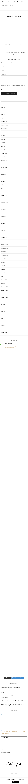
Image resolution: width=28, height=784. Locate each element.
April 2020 (3, 230)
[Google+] (18, 48)
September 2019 (4, 255)
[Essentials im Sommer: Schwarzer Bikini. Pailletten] (14, 439)
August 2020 (3, 216)
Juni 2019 (3, 265)
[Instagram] (23, 9)
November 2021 (4, 163)
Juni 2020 (3, 223)
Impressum (3, 749)
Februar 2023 (4, 121)
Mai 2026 (3, 107)
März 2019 (3, 276)
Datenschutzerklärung (5, 752)
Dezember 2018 (4, 286)
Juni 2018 (3, 307)
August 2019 (3, 258)
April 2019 (3, 272)
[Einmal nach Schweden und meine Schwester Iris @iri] (14, 619)
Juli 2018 (3, 304)
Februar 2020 (4, 237)
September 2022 (4, 132)
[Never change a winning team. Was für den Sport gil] (14, 521)
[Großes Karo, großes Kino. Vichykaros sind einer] (14, 586)
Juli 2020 (3, 220)
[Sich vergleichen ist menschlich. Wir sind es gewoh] (14, 553)
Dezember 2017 (4, 329)
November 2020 (4, 206)
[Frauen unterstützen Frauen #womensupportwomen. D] (14, 651)
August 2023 (3, 118)
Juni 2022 (3, 139)
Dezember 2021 (4, 160)
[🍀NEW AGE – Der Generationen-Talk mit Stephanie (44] (14, 374)
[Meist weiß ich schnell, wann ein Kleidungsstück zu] (14, 390)
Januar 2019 (3, 283)
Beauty (9, 1)
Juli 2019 (3, 262)
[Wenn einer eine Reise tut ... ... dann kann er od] (14, 504)
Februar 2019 (4, 279)
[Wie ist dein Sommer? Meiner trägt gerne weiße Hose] (14, 455)
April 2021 (3, 188)
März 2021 (3, 191)
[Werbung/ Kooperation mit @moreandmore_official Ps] (14, 406)
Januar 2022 (3, 156)
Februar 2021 (4, 195)
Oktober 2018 (4, 293)
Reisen (22, 1)
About (11, 5)
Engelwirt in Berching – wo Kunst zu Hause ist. (10, 687)
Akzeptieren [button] (15, 781)
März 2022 (3, 149)
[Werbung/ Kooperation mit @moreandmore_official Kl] (14, 635)
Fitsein (16, 1)
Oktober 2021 (4, 167)
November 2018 (4, 290)
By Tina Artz (7, 44)
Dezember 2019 (4, 244)
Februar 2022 (4, 153)
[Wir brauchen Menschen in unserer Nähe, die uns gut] (14, 357)
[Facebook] (20, 9)
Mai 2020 (3, 227)
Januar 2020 (3, 241)
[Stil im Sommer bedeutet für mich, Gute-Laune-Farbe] (14, 488)
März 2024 (3, 114)
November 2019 (4, 248)
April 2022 (3, 146)
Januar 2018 (3, 325)
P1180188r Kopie (14, 16)
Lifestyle (5, 5)
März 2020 (3, 234)
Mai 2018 (3, 311)
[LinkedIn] (16, 48)
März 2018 (3, 318)
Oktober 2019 (4, 251)
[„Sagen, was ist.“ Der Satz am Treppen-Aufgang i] (14, 668)
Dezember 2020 (4, 202)
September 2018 (4, 297)
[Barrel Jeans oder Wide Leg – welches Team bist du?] (14, 569)
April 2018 (3, 314)
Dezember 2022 (4, 125)
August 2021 (3, 174)
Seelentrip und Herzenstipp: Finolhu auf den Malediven (12, 700)
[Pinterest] (14, 48)
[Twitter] (12, 48)
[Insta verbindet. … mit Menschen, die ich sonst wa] (14, 602)
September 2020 (4, 213)
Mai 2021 (3, 184)
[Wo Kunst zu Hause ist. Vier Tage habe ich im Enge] (14, 537)
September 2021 (4, 170)
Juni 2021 (3, 181)
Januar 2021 (3, 199)
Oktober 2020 (4, 209)
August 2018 (3, 300)
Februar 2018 (4, 321)
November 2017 (4, 332)
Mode (3, 1)
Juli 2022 (3, 135)
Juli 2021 (3, 177)
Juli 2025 (3, 111)
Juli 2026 (3, 104)
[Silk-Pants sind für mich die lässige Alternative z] (14, 472)
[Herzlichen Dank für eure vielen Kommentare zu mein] (14, 423)
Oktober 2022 (4, 128)
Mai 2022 (3, 142)
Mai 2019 (3, 269)
